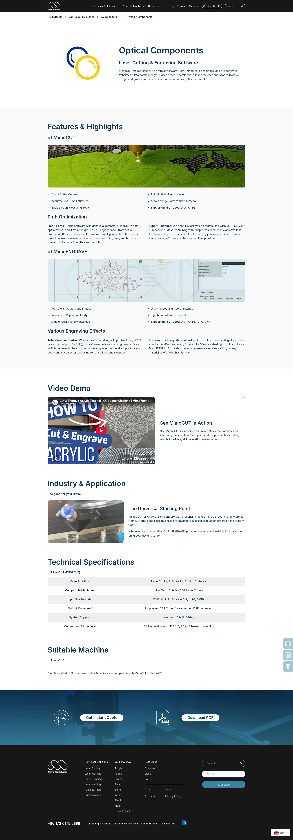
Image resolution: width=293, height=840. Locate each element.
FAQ (147, 779)
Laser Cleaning (93, 779)
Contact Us (209, 6)
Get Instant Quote (101, 717)
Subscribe (223, 784)
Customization (110, 16)
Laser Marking (93, 773)
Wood (118, 795)
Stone (118, 789)
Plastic (118, 800)
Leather (119, 779)
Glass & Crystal (123, 811)
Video (148, 773)
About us (193, 6)
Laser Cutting (92, 768)
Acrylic (119, 768)
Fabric (118, 773)
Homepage (55, 16)
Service (181, 6)
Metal (118, 805)
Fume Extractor (94, 789)
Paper (118, 784)
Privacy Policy (173, 796)
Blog (171, 6)
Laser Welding (93, 784)
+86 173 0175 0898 (64, 823)
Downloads (151, 768)
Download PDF (200, 717)
